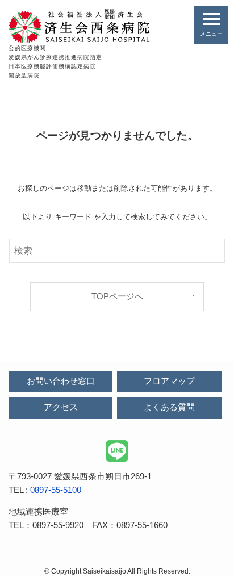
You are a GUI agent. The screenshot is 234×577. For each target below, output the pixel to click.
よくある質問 (169, 407)
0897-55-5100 (55, 490)
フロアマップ (169, 381)
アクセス (61, 407)
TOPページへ (117, 296)
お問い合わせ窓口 (61, 381)
